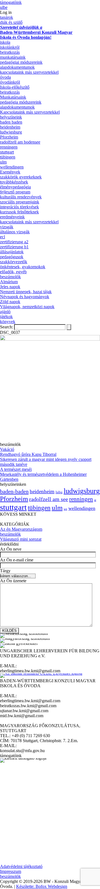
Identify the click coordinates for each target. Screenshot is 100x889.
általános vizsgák (15, 231)
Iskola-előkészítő (14, 87)
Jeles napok (10, 286)
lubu (59, 492)
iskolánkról (9, 47)
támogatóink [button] (11, 2)
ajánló (5, 311)
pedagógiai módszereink (21, 62)
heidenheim (10, 127)
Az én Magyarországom (21, 529)
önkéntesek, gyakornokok (22, 266)
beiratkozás (10, 52)
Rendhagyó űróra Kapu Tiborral (28, 454)
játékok (6, 316)
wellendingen (12, 167)
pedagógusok (11, 256)
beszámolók (10, 276)
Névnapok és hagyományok (24, 296)
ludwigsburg (11, 132)
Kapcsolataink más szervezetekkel (30, 112)
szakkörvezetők (13, 261)
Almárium (9, 281)
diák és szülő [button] (11, 22)
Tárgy (5, 570)
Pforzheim (9, 137)
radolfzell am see (48, 499)
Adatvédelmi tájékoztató (21, 866)
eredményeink (12, 216)
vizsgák (6, 226)
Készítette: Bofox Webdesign (41, 886)
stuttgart (7, 152)
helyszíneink (11, 117)
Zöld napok (10, 301)
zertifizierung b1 (14, 246)
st (95, 500)
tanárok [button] (6, 17)
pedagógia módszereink (20, 102)
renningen (9, 147)
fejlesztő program (15, 192)
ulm (3, 162)
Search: (7, 327)
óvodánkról (10, 82)
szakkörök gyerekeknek (21, 177)
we (65, 508)
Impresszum (10, 871)
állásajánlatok (12, 251)
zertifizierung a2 (14, 241)
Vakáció (7, 449)
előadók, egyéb (13, 271)
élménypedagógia (15, 187)
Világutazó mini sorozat (20, 539)
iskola (5, 42)
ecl (2, 236)
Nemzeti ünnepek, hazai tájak (26, 291)
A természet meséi (16, 469)
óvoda (5, 77)
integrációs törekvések (19, 207)
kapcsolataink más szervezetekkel (29, 72)
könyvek (7, 321)
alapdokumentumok (17, 67)
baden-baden (14, 491)
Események (10, 172)
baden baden (11, 122)
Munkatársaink (13, 97)
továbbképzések (14, 182)
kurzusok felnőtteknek (19, 212)
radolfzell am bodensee (20, 142)
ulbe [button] (4, 7)
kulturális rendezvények (21, 197)
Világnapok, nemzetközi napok (27, 306)
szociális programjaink (19, 202)
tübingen (7, 157)
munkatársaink (13, 57)
